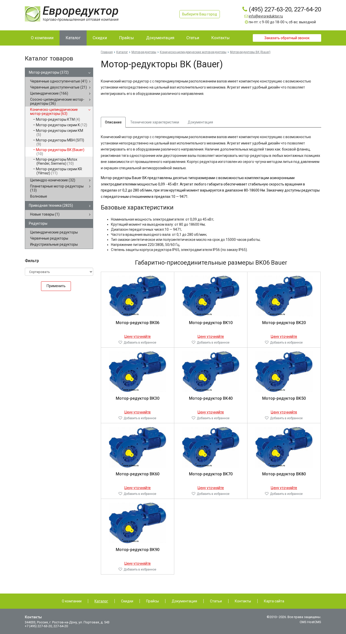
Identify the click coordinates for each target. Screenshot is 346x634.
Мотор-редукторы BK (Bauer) (60, 152)
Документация (200, 122)
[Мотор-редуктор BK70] (211, 447)
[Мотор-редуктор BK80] (284, 447)
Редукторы (38, 223)
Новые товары (45, 214)
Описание (113, 122)
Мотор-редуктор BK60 (137, 474)
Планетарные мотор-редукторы (57, 188)
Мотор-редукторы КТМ (58, 119)
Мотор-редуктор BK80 (284, 474)
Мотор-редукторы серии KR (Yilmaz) (59, 171)
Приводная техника (51, 205)
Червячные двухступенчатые (58, 87)
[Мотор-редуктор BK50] (284, 371)
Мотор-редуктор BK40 (211, 398)
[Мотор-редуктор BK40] (211, 371)
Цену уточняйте (137, 336)
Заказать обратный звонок (287, 38)
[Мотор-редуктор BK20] (284, 296)
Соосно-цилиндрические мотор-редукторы (57, 101)
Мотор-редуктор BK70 (211, 474)
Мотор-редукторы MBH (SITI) (60, 142)
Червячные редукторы (49, 238)
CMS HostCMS (310, 622)
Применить (56, 286)
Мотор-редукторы (49, 72)
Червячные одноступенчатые (58, 81)
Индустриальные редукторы (54, 244)
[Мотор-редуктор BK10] (211, 296)
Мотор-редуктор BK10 (211, 322)
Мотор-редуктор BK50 (284, 398)
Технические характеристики (154, 122)
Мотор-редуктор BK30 (137, 398)
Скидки (127, 601)
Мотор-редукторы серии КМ (59, 133)
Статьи (216, 601)
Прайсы (152, 601)
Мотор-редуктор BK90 (137, 549)
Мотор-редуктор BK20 (284, 322)
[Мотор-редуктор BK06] (137, 296)
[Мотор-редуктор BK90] (137, 523)
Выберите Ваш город (199, 14)
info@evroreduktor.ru (266, 16)
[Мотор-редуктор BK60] (137, 447)
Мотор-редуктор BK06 (137, 322)
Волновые (38, 196)
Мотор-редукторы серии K (61, 125)
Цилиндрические (49, 93)
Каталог (122, 52)
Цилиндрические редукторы (54, 232)
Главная (107, 52)
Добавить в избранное (140, 342)
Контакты (243, 601)
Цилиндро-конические (52, 180)
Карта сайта (274, 601)
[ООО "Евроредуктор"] (72, 14)
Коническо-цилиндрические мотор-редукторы (54, 112)
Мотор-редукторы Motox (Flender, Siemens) (56, 161)
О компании (72, 601)
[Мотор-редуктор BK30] (137, 371)
